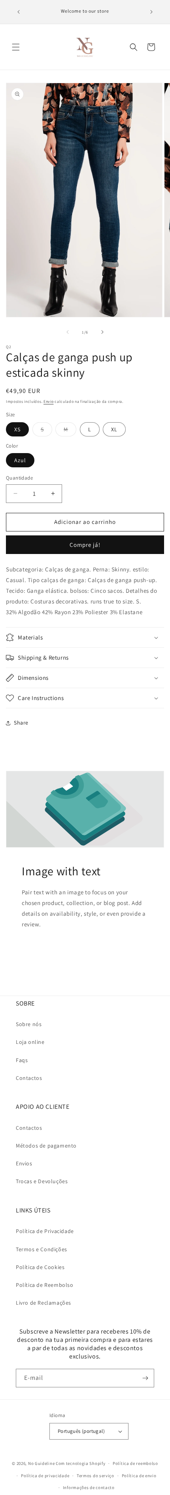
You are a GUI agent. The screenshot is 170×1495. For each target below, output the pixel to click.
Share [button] (21, 722)
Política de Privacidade (45, 1231)
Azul (20, 460)
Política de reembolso (135, 1463)
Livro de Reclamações (43, 1302)
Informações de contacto (89, 1487)
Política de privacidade (45, 1475)
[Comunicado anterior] (18, 12)
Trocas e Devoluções (42, 1181)
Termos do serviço (95, 1475)
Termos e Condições (41, 1249)
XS (17, 429)
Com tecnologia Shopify (80, 1463)
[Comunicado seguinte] (151, 12)
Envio (48, 401)
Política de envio (139, 1475)
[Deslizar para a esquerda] (67, 332)
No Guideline (41, 1463)
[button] (16, 47)
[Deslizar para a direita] (102, 332)
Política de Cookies (40, 1267)
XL (114, 429)
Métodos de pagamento (46, 1145)
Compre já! (85, 544)
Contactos (29, 1077)
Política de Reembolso (45, 1284)
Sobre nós (29, 1024)
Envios (24, 1163)
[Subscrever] (145, 1378)
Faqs (22, 1060)
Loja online (30, 1041)
